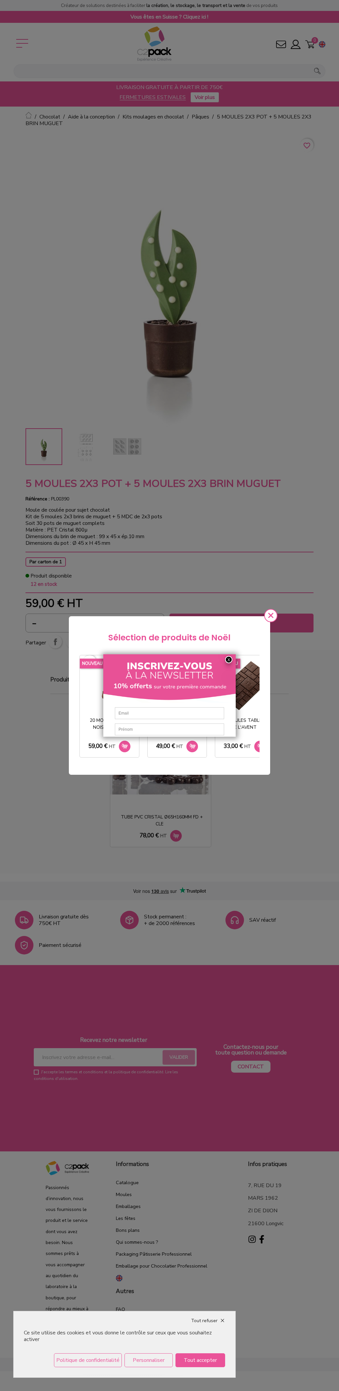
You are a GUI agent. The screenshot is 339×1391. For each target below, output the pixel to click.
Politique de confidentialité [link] (88, 1360)
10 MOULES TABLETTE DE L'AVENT (246, 723)
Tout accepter (200, 1360)
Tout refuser (204, 1321)
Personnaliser (149, 1360)
